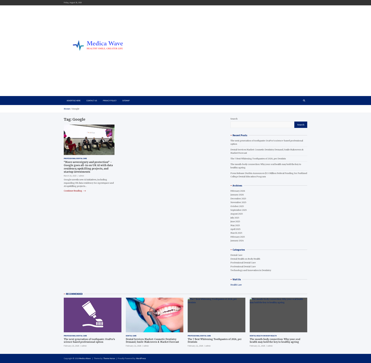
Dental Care (236, 255)
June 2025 (235, 221)
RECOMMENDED (74, 293)
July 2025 (234, 217)
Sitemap (126, 100)
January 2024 (237, 240)
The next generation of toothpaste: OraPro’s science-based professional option (89, 340)
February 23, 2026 (71, 345)
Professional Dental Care (75, 158)
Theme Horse (109, 358)
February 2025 (237, 237)
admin (81, 175)
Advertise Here (74, 100)
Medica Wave (79, 83)
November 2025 (238, 202)
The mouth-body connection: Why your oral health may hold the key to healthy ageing (275, 340)
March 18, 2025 (70, 175)
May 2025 (235, 225)
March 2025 (236, 233)
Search (234, 118)
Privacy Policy (110, 100)
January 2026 (237, 194)
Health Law (236, 284)
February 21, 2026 (257, 345)
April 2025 (235, 229)
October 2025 (237, 206)
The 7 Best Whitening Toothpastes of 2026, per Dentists (258, 158)
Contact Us (91, 100)
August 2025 (236, 213)
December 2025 (238, 198)
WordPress (141, 358)
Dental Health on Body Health (245, 259)
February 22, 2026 (133, 345)
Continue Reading (73, 190)
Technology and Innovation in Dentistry (250, 270)
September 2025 (238, 210)
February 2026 (237, 191)
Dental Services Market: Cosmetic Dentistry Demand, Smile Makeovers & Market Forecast (152, 340)
